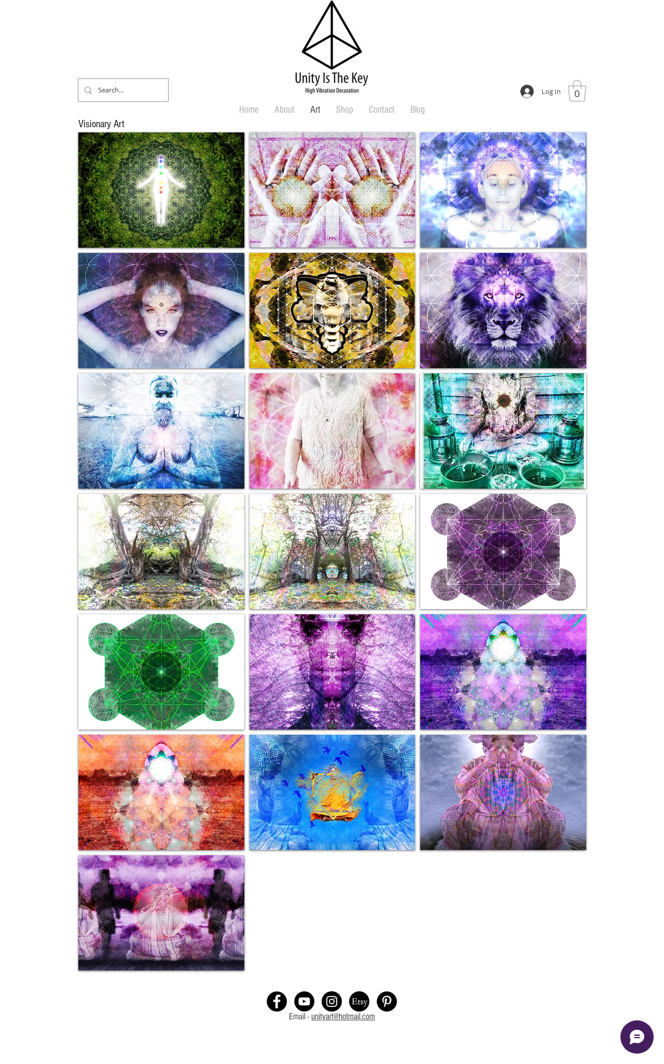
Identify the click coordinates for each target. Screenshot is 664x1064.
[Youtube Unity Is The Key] (304, 1001)
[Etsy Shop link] (359, 1001)
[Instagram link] (332, 1001)
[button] (577, 91)
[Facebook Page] (277, 1001)
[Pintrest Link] (387, 1001)
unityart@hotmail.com (343, 1016)
